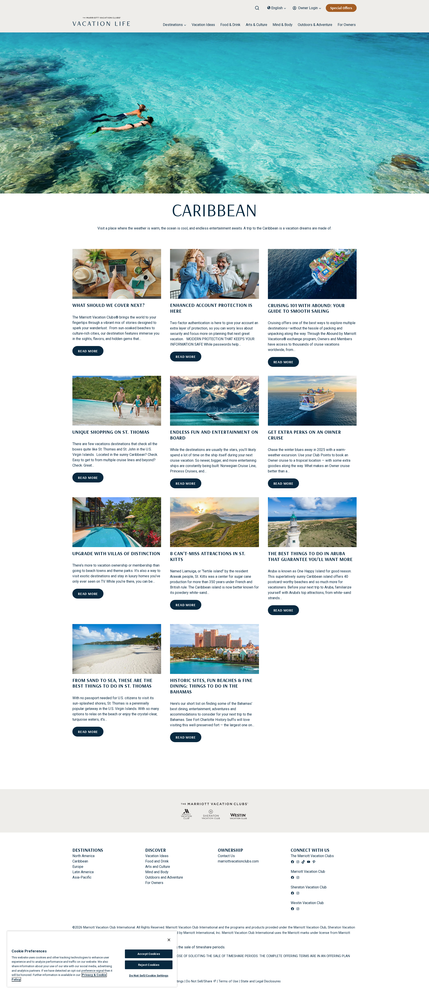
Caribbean (80, 861)
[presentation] (116, 274)
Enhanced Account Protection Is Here (211, 308)
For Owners (347, 25)
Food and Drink (157, 861)
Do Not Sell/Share (199, 981)
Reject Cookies (149, 964)
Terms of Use (228, 981)
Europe (77, 866)
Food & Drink (230, 25)
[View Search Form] (259, 7)
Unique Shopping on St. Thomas (110, 432)
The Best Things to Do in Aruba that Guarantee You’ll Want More (310, 556)
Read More (89, 352)
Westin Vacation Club (307, 903)
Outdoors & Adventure (315, 25)
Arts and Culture (157, 866)
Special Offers (341, 8)
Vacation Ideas (203, 25)
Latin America (83, 872)
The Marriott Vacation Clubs (312, 856)
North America (83, 856)
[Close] (169, 940)
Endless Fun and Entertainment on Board (214, 435)
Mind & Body (282, 25)
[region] (92, 959)
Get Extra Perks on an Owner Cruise (304, 435)
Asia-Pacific (81, 877)
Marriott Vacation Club (308, 871)
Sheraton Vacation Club (309, 887)
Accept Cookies (148, 954)
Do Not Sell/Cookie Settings (148, 975)
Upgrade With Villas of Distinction (116, 553)
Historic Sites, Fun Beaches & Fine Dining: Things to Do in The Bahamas (211, 686)
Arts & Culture (256, 25)
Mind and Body (156, 872)
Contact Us (226, 856)
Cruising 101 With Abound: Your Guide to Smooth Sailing (306, 308)
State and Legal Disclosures (261, 981)
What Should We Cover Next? (108, 305)
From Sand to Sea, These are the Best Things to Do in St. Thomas (112, 683)
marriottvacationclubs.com (238, 861)
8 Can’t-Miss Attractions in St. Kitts (207, 556)
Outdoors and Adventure (164, 877)
